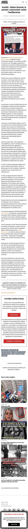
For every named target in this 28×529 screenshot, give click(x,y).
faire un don (14, 315)
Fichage (13, 351)
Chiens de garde (14, 350)
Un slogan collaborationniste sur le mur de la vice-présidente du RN (12, 443)
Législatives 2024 (6, 353)
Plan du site (4, 502)
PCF (13, 353)
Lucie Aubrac (4, 213)
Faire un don (4, 504)
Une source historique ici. (8, 293)
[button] (23, 2)
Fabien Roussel (5, 351)
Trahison (4, 355)
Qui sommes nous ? (6, 506)
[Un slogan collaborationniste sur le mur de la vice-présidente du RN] (14, 423)
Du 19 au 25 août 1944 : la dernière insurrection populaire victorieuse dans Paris (13, 481)
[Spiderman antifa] (14, 391)
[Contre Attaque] (4, 2)
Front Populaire (21, 351)
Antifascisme (5, 350)
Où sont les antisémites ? (15, 363)
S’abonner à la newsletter (14, 341)
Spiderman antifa (5, 406)
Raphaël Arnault (20, 353)
